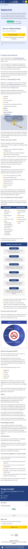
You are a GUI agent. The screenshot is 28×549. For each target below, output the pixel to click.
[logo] (14, 1)
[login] (26, 1)
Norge (14, 515)
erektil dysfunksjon (7, 112)
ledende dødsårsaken (19, 58)
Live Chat (5, 496)
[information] (4, 2)
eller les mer (21, 547)
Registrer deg (14, 527)
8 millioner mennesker (14, 84)
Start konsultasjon (13, 34)
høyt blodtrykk (6, 114)
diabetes (5, 108)
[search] (23, 2)
